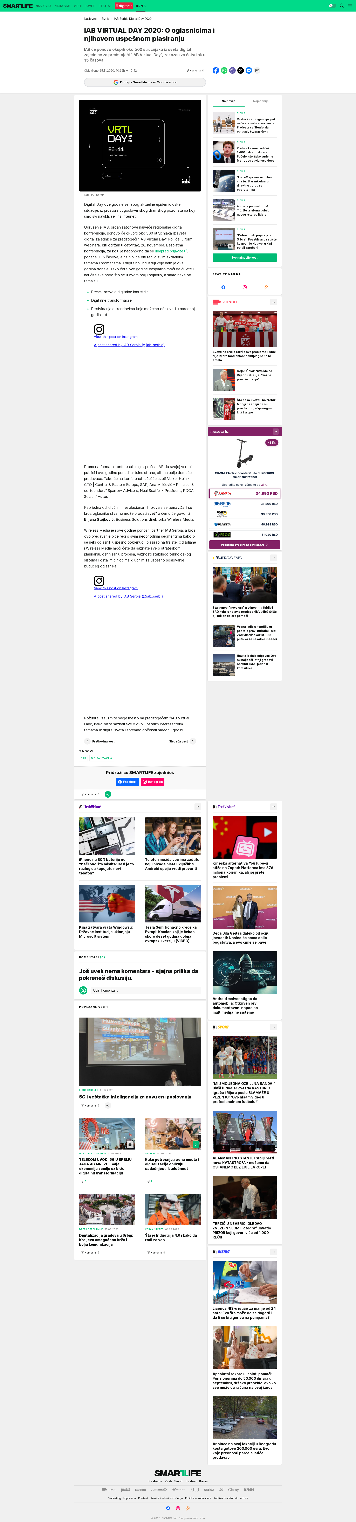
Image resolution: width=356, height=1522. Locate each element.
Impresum (129, 1498)
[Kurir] (125, 1489)
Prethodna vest (103, 741)
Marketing (114, 1498)
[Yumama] (159, 1489)
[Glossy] (233, 1489)
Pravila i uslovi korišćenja (167, 1498)
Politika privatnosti (226, 1498)
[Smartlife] (18, 6)
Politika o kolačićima (198, 1498)
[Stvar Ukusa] (179, 1489)
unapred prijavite (169, 251)
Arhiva (244, 1498)
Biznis (105, 18)
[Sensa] (209, 1489)
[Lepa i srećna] (140, 1489)
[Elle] (195, 1489)
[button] (195, 70)
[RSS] (266, 287)
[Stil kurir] (221, 1489)
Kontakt (143, 1498)
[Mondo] (109, 1489)
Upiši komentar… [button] (105, 990)
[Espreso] (249, 1489)
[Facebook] (223, 287)
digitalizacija (101, 758)
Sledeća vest (178, 741)
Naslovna (90, 18)
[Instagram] (244, 287)
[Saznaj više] (273, 302)
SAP (83, 758)
